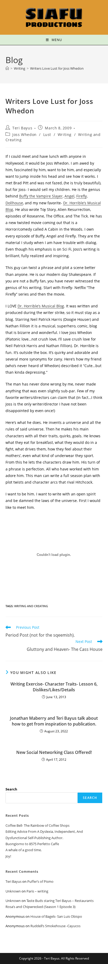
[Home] (7, 68)
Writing (65, 134)
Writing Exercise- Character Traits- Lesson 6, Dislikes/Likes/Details (54, 687)
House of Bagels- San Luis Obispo (56, 916)
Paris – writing (37, 891)
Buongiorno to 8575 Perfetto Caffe (32, 843)
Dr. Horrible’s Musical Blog (41, 305)
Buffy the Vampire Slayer (41, 196)
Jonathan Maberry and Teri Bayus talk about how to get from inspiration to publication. (54, 721)
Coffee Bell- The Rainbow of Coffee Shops (37, 825)
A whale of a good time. (24, 850)
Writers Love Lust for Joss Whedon (57, 68)
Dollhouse (14, 202)
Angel (69, 196)
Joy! (8, 856)
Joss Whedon (24, 134)
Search (11, 789)
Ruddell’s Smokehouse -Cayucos (55, 926)
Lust (47, 134)
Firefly (81, 196)
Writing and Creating (31, 606)
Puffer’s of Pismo (40, 881)
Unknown (13, 891)
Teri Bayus (22, 127)
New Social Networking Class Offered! (54, 752)
